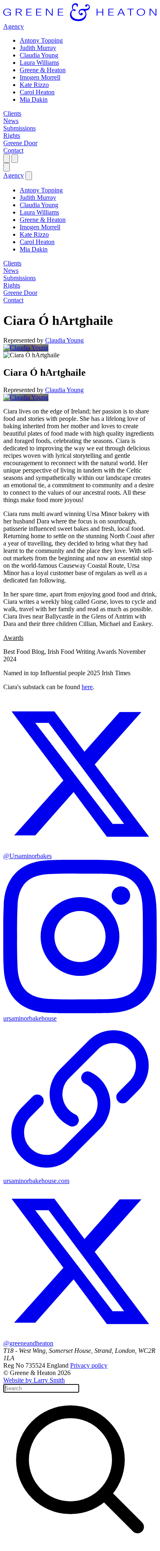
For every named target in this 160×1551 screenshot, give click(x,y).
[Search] (6, 158)
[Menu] (14, 158)
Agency (13, 26)
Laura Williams (39, 62)
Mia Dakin (34, 99)
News (10, 120)
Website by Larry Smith (34, 1380)
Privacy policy (88, 1365)
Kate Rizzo (34, 84)
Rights (11, 135)
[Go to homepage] (80, 19)
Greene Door (20, 142)
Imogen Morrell (40, 77)
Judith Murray (38, 47)
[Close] (6, 167)
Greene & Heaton (43, 69)
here (87, 686)
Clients (12, 113)
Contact (13, 150)
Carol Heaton (37, 92)
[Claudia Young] (25, 347)
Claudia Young (39, 55)
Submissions (19, 128)
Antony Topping (41, 40)
